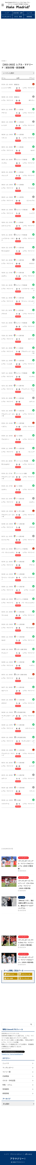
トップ (7, 13)
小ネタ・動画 (18, 16)
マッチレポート (6, 16)
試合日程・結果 (17, 13)
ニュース (29, 13)
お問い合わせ (28, 1154)
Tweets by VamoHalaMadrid (12, 1054)
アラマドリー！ (18, 1158)
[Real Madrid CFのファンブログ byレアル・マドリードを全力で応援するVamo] (18, 7)
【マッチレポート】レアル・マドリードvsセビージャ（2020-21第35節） (26, 959)
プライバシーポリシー (16, 1154)
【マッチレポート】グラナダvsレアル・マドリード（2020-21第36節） (26, 942)
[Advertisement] (18, 40)
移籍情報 (29, 16)
